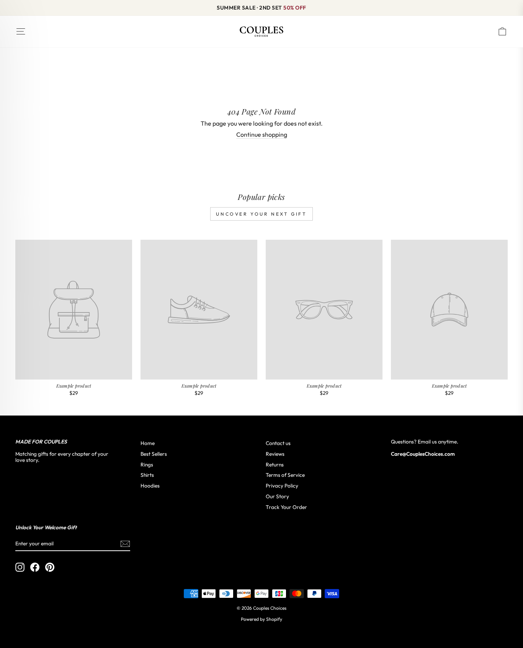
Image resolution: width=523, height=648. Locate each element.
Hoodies (150, 485)
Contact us (278, 443)
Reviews (275, 453)
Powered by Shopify (261, 619)
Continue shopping (261, 134)
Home (148, 443)
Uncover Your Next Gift (261, 214)
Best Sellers (154, 453)
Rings (147, 464)
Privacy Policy (282, 485)
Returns (275, 464)
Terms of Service (285, 474)
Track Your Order (286, 507)
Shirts (147, 474)
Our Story (277, 496)
